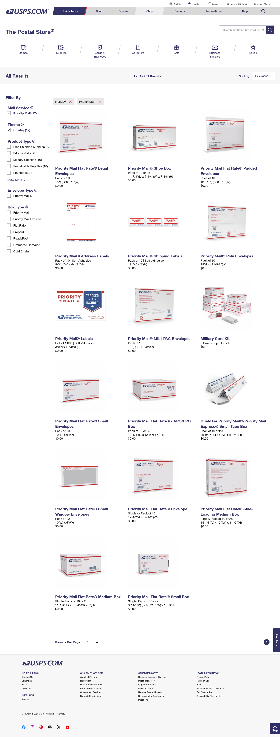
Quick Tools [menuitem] (70, 11)
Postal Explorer (146, 688)
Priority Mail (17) (25, 113)
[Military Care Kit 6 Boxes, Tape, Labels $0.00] (235, 305)
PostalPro (143, 700)
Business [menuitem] (180, 11)
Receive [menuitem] (123, 11)
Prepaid (18, 232)
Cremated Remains (26, 245)
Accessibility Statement (208, 696)
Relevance (261, 76)
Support (215, 4)
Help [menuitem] (245, 11)
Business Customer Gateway (152, 677)
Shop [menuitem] (149, 11)
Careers (26, 699)
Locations (196, 4)
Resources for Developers (151, 696)
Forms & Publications (90, 688)
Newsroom (85, 680)
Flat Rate (19, 225)
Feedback (27, 688)
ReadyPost (20, 238)
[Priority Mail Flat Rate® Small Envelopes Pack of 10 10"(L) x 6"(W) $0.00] (89, 387)
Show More (14, 179)
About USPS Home (89, 677)
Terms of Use (203, 680)
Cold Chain (21, 251)
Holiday (60, 101)
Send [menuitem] (99, 11)
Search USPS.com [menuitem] (263, 11)
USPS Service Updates (91, 684)
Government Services (90, 692)
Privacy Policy (203, 677)
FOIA (199, 684)
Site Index (27, 680)
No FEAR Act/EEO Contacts (210, 688)
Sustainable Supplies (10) (30, 166)
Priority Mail (21, 212)
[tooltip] (31, 107)
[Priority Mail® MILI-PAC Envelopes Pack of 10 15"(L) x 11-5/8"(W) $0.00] (162, 305)
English (173, 4)
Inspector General (147, 684)
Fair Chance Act (204, 692)
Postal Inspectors (147, 680)
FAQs (24, 684)
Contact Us (27, 677)
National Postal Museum (150, 692)
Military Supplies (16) (27, 159)
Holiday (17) (21, 130)
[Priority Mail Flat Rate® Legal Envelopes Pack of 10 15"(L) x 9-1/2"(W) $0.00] (89, 135)
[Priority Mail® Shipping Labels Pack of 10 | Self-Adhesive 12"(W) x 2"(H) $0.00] (162, 222)
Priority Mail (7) (23, 195)
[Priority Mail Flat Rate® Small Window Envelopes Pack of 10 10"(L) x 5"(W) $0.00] (89, 475)
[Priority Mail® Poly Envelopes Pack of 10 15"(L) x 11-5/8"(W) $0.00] (235, 222)
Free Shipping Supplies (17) (31, 146)
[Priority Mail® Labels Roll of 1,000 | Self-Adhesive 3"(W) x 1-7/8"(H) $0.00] (89, 305)
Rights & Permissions (90, 696)
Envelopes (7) (22, 172)
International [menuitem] (214, 11)
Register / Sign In (262, 4)
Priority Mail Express (27, 219)
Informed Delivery (239, 4)
